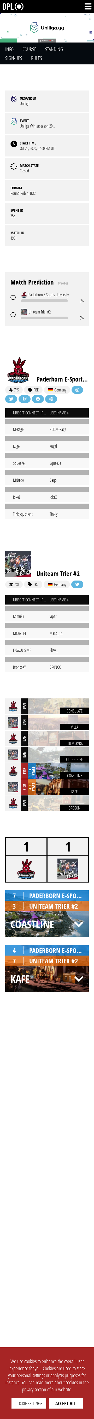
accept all (65, 1403)
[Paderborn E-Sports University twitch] (25, 399)
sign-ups (13, 58)
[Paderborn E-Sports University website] (51, 399)
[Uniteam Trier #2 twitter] (77, 584)
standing (54, 49)
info (9, 49)
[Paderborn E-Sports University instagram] (77, 390)
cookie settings (28, 1403)
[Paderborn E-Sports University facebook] (38, 399)
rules (36, 58)
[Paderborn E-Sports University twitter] (11, 399)
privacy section (34, 1389)
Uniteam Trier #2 (58, 573)
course (29, 49)
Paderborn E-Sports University (63, 379)
